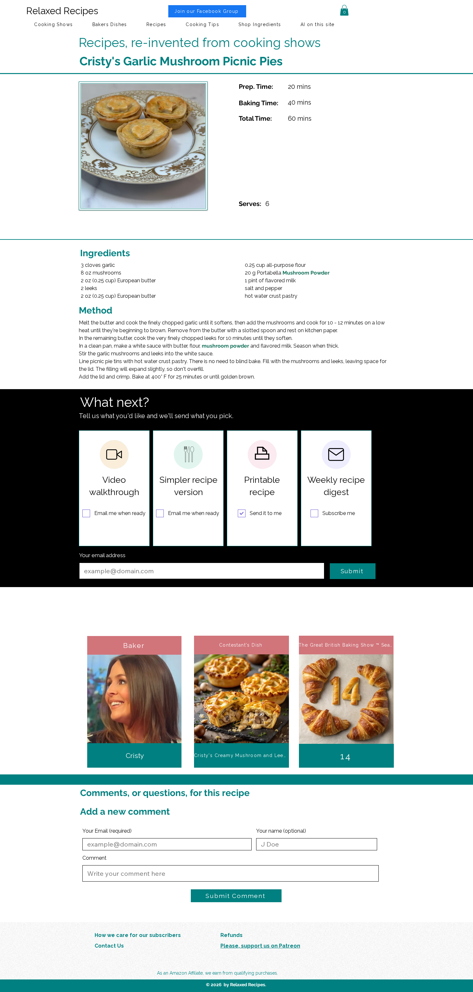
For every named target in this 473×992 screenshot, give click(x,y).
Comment (94, 858)
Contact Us (109, 946)
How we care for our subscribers (138, 935)
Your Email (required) (107, 831)
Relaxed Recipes (62, 10)
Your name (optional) (281, 831)
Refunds (231, 935)
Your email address (102, 555)
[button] (344, 10)
